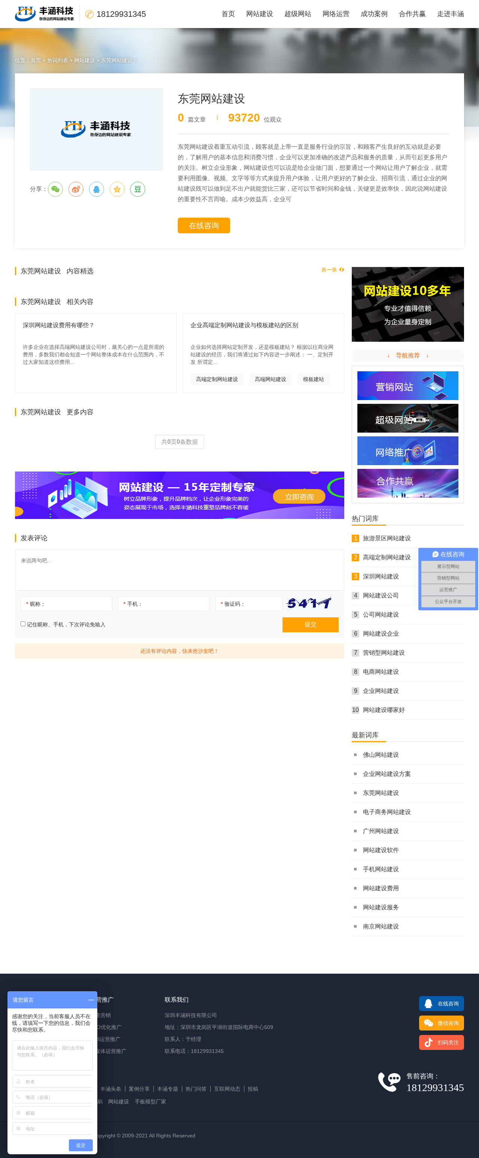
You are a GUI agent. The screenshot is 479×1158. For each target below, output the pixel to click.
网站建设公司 (376, 595)
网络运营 (336, 14)
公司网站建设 (376, 614)
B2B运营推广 (105, 1039)
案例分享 (139, 1089)
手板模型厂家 (150, 1102)
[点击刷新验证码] (308, 603)
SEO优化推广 (106, 1027)
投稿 (253, 1089)
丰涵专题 (167, 1089)
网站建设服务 (381, 907)
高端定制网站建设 (217, 379)
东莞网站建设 (116, 60)
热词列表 (57, 60)
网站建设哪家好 (378, 710)
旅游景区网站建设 (382, 538)
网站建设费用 (381, 888)
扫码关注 (448, 1042)
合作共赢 (412, 14)
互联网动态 (227, 1089)
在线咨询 (204, 225)
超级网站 (297, 14)
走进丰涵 (450, 14)
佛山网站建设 (381, 755)
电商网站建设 (376, 672)
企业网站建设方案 (387, 774)
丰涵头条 (110, 1089)
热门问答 (196, 1089)
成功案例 (374, 14)
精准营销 (100, 1015)
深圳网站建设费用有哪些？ (59, 325)
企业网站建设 (376, 691)
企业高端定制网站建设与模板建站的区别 (244, 325)
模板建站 (313, 379)
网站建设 (259, 14)
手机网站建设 (381, 869)
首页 (228, 14)
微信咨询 (448, 1023)
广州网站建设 (381, 831)
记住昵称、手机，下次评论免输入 (65, 624)
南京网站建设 (381, 926)
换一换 (329, 269)
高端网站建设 (270, 379)
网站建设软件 (381, 850)
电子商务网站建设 (387, 812)
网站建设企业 (376, 633)
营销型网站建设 (379, 652)
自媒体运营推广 (108, 1051)
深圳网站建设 (376, 576)
